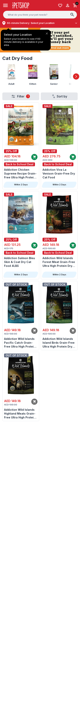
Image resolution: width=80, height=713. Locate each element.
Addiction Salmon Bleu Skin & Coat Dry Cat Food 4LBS (19, 261)
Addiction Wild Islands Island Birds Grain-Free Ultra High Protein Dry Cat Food (59, 343)
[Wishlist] (60, 5)
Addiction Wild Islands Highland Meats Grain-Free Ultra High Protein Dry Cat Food (19, 413)
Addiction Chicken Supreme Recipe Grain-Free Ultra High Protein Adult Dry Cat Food (20, 173)
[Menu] (5, 5)
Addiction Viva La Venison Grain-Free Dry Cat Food (59, 173)
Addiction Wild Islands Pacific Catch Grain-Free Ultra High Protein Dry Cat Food (19, 343)
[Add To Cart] (34, 157)
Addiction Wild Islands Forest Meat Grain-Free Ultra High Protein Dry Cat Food (59, 262)
